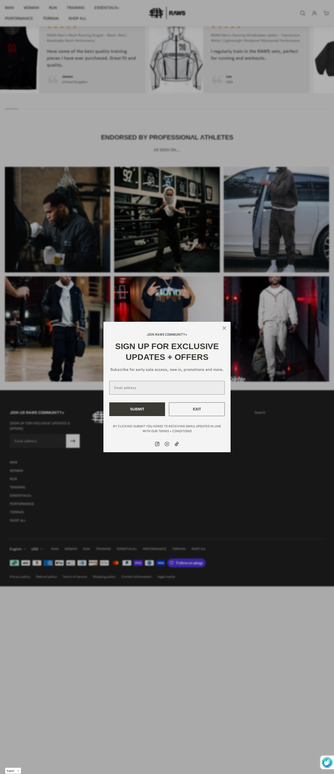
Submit (137, 409)
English (10, 770)
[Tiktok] (176, 443)
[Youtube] (167, 443)
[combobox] (13, 770)
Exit (197, 409)
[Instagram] (157, 443)
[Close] (224, 328)
